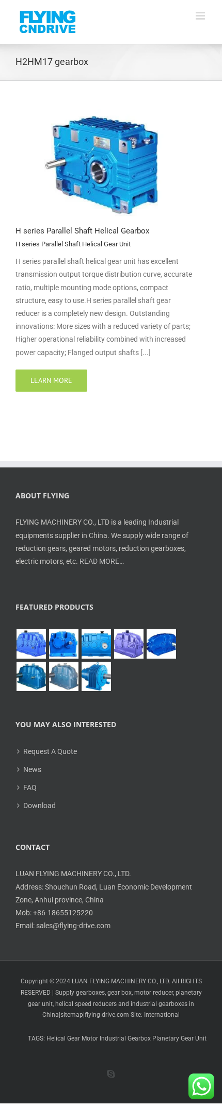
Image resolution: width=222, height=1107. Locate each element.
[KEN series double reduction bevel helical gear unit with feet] (161, 644)
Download (39, 805)
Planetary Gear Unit (179, 1038)
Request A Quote (50, 751)
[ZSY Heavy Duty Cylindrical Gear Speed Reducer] (96, 644)
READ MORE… (102, 561)
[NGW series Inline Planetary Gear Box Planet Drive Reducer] (96, 676)
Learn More (51, 380)
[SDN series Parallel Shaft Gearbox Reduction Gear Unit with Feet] (63, 676)
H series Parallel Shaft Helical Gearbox (82, 231)
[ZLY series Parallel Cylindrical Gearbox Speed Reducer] (128, 644)
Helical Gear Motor (72, 1038)
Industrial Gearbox (125, 1038)
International (162, 1014)
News (32, 769)
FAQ (30, 787)
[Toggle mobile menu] (201, 15)
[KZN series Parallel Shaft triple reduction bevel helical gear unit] (30, 676)
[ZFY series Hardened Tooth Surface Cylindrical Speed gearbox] (30, 644)
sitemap (71, 1014)
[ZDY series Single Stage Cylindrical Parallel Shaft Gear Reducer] (63, 644)
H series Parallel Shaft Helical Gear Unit (73, 244)
